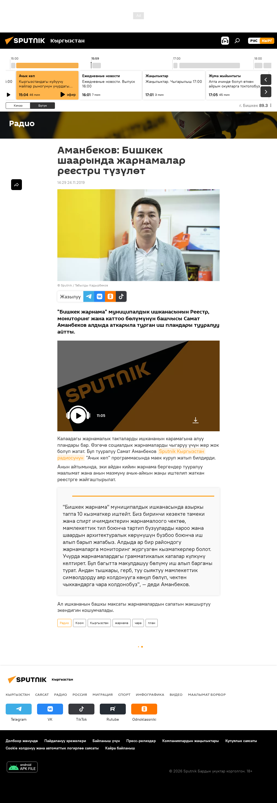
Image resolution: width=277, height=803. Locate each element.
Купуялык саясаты (241, 740)
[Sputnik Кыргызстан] (26, 45)
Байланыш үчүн (106, 740)
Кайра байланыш (120, 748)
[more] (16, 184)
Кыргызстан (99, 623)
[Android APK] (22, 768)
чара (138, 623)
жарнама (121, 623)
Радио (64, 623)
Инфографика (150, 694)
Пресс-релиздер (141, 740)
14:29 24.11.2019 (71, 182)
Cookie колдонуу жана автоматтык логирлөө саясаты (52, 748)
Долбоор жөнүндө (22, 740)
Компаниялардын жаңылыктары (190, 740)
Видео (176, 694)
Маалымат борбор (207, 694)
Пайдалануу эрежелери (65, 740)
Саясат (42, 694)
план (151, 623)
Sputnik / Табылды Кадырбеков (84, 285)
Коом (79, 623)
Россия (79, 694)
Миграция (103, 694)
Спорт (124, 694)
